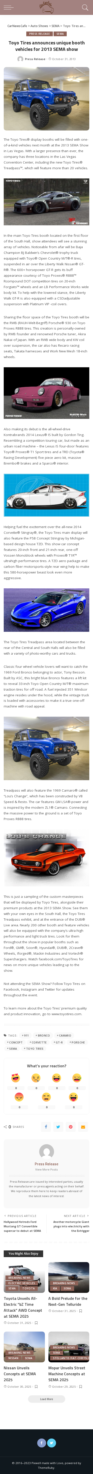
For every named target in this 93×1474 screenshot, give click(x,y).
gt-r (59, 1042)
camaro (65, 1035)
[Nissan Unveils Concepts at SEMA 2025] (24, 1347)
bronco (44, 1035)
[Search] (84, 7)
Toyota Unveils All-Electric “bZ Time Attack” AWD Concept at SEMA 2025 (23, 1307)
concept (16, 1042)
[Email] (83, 1127)
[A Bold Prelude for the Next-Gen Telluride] (69, 1277)
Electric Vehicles (21, 1283)
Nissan (13, 1358)
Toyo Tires (34, 1048)
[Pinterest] (71, 1127)
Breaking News (19, 1277)
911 (26, 1035)
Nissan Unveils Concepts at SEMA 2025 (20, 1374)
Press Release (39, 33)
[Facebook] (46, 1127)
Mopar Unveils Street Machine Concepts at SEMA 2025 (66, 1374)
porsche (78, 1042)
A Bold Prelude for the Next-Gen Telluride (67, 1301)
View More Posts (46, 1169)
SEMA (60, 33)
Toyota (28, 1288)
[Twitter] (58, 1127)
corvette (39, 1042)
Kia (55, 1288)
